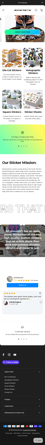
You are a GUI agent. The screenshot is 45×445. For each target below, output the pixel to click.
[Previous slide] (4, 302)
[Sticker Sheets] (33, 99)
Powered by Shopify (29, 430)
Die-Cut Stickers (10, 377)
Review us (22, 285)
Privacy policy (8, 433)
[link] (22, 32)
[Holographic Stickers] (33, 57)
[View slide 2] (21, 146)
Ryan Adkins (14, 308)
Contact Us (8, 392)
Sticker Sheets (9, 389)
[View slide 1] (18, 146)
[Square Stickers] (12, 99)
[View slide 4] (26, 146)
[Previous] (3, 2)
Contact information (22, 435)
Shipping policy (36, 433)
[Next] (42, 2)
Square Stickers (10, 383)
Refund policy (17, 433)
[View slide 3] (23, 146)
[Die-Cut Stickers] (12, 57)
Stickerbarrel (18, 278)
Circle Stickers (9, 386)
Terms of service (26, 433)
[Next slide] (41, 302)
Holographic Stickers (11, 380)
